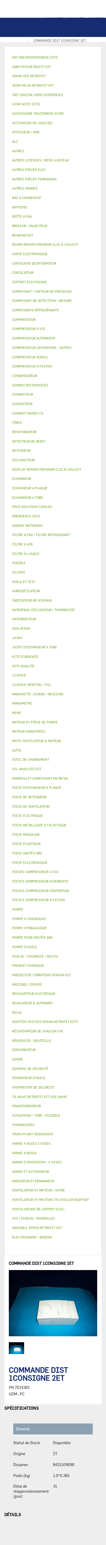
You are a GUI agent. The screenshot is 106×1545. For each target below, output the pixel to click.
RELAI (17, 1012)
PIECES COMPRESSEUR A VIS (35, 872)
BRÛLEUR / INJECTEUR (29, 226)
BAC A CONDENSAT (26, 198)
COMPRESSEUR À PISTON (32, 366)
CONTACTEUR (22, 404)
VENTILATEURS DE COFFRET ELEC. (38, 1209)
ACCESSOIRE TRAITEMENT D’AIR (38, 113)
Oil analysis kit (26, 769)
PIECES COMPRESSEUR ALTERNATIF (40, 881)
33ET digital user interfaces (37, 95)
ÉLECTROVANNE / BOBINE (32, 1237)
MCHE (16, 713)
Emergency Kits (26, 516)
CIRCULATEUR (23, 272)
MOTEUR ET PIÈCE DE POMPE (35, 722)
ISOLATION (21, 628)
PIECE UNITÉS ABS (27, 853)
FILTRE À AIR (22, 544)
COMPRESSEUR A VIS (28, 329)
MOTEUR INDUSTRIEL (29, 731)
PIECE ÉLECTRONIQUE (30, 862)
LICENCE (19, 675)
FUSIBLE (19, 563)
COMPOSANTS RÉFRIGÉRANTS (35, 310)
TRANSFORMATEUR (26, 1106)
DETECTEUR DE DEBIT (29, 441)
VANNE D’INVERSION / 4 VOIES (37, 1162)
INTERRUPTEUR (24, 619)
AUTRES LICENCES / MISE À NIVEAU (40, 160)
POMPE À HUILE (24, 947)
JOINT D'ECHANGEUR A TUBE (34, 647)
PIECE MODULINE (26, 834)
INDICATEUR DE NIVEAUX (32, 600)
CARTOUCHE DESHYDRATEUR (34, 263)
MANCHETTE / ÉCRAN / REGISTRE (38, 694)
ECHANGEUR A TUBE (27, 497)
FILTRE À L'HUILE (25, 554)
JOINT (17, 638)
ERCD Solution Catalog (32, 506)
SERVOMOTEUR (24, 1050)
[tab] (53, 57)
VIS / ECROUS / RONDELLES (33, 1218)
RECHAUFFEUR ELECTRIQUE (33, 993)
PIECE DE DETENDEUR (29, 797)
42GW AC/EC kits (26, 104)
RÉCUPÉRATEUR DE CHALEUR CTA (37, 1031)
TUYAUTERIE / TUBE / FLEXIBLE (36, 1115)
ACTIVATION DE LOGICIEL (32, 123)
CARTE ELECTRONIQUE (30, 254)
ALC (15, 141)
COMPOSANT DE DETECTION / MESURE (42, 300)
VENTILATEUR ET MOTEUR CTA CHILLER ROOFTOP (50, 1199)
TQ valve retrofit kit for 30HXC (39, 1097)
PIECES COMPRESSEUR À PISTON (38, 900)
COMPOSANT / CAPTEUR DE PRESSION (42, 291)
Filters (18, 572)
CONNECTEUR (22, 394)
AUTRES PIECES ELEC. (29, 169)
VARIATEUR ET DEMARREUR (33, 1181)
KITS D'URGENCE (25, 656)
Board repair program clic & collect (45, 244)
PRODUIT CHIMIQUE (28, 965)
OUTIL (17, 750)
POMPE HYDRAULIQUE (29, 928)
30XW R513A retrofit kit (33, 85)
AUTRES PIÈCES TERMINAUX (34, 179)
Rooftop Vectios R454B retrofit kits (45, 1021)
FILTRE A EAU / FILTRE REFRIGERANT (41, 535)
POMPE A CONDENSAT (29, 919)
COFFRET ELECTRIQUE (29, 282)
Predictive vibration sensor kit (41, 975)
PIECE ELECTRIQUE (27, 815)
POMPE (17, 909)
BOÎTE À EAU (22, 216)
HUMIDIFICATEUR (26, 591)
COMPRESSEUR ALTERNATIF (33, 338)
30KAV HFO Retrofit (29, 76)
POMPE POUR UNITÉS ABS (32, 937)
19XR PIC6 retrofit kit (31, 67)
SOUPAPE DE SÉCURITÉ (30, 1069)
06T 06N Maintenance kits (35, 57)
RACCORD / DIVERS (27, 984)
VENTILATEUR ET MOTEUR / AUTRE (38, 1190)
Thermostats (23, 1125)
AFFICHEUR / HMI (26, 132)
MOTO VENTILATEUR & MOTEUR (36, 741)
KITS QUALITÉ (23, 666)
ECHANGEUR (21, 478)
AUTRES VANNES (25, 188)
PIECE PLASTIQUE (26, 844)
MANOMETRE (22, 703)
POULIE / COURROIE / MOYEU (35, 956)
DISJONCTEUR (23, 460)
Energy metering (27, 525)
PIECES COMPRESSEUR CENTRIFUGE (40, 891)
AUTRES (18, 151)
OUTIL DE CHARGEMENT (30, 759)
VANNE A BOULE (24, 1153)
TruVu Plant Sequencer (32, 1134)
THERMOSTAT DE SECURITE (33, 1087)
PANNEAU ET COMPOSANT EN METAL (40, 778)
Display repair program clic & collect (46, 469)
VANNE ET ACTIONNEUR (30, 1171)
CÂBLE (17, 422)
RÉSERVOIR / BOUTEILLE (31, 1040)
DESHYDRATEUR (24, 432)
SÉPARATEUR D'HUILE (29, 1078)
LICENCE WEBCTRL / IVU (31, 684)
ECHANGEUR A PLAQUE (29, 488)
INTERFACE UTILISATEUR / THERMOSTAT (43, 610)
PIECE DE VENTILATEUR (30, 806)
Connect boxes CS (27, 413)
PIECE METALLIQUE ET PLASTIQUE (39, 825)
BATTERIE (19, 207)
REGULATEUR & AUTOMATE (32, 1003)
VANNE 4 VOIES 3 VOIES (31, 1143)
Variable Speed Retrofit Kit (37, 1228)
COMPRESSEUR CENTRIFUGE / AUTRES (42, 347)
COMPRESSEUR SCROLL (30, 357)
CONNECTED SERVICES (30, 385)
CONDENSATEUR (24, 376)
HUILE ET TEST (23, 582)
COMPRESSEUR (24, 319)
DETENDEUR (21, 450)
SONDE (17, 1059)
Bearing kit (22, 235)
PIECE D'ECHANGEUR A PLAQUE (36, 787)
